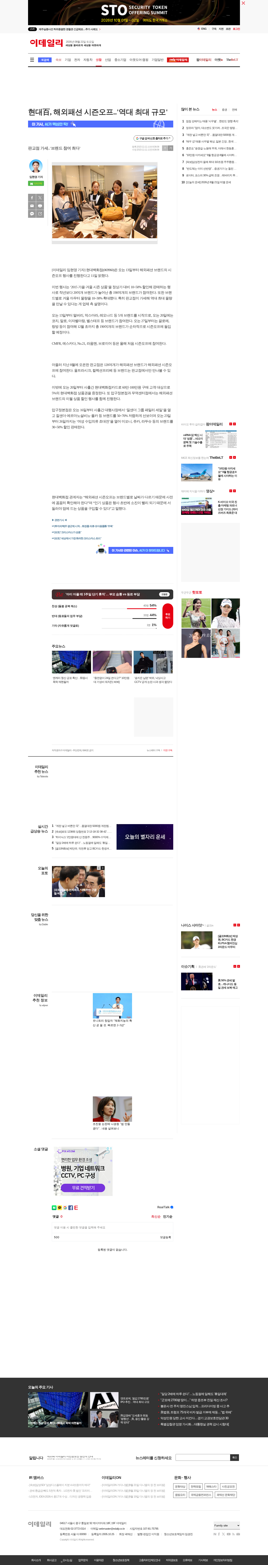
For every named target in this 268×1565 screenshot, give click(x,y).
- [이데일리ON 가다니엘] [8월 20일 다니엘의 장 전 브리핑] (133, 1490)
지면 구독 (167, 750)
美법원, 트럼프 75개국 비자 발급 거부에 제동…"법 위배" (195, 1412)
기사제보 (203, 1560)
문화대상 (180, 1486)
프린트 (40, 206)
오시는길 (67, 1560)
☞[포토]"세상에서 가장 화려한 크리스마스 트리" (77, 538)
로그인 (236, 28)
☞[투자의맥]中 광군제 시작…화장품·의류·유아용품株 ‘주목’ (82, 526)
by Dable (43, 924)
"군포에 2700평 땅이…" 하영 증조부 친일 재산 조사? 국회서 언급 (200, 1400)
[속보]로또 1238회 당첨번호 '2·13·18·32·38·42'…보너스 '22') (87, 831)
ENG (204, 28)
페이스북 (32, 198)
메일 (32, 206)
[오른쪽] (103, 868)
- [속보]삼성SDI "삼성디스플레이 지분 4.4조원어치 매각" (59, 1485)
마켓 (219, 59)
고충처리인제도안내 (149, 1560)
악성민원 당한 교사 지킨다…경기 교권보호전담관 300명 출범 (198, 1418)
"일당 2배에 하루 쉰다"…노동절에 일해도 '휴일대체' (192, 1394)
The (232, 59)
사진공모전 (228, 1486)
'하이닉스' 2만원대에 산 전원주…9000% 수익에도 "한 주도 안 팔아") (91, 837)
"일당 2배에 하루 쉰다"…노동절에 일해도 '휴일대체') (83, 842)
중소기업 (120, 59)
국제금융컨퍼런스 (201, 1494)
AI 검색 (45, 59)
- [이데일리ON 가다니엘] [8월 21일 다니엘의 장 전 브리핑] (133, 1485)
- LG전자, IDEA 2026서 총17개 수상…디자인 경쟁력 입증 (59, 1496)
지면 (221, 28)
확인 (234, 1457)
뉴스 (214, 109)
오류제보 (187, 1560)
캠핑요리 (180, 1494)
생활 (99, 59)
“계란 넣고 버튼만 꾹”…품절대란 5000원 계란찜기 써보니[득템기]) (90, 825)
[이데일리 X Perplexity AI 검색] (100, 124)
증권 (224, 109)
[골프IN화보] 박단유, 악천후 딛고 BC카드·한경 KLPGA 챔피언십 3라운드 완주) (97, 848)
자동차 (87, 59)
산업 (108, 59)
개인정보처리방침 (222, 1560)
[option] (102, 29)
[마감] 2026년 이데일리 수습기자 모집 (68, 1457)
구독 (214, 28)
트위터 (40, 198)
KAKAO (32, 214)
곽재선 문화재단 (226, 1494)
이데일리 (65, 43)
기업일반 (158, 59)
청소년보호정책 (121, 1560)
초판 (228, 28)
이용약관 (98, 1560)
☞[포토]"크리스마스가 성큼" (67, 532)
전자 (77, 59)
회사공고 (51, 1560)
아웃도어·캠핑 (138, 59)
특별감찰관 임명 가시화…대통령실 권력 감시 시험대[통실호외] (199, 1424)
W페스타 (211, 1486)
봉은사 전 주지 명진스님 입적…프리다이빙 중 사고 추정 (195, 1406)
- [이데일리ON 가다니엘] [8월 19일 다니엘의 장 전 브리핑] (133, 1496)
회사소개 (36, 1560)
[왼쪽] (99, 868)
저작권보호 (172, 1560)
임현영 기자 (36, 176)
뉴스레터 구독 (153, 750)
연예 (234, 109)
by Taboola (42, 776)
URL (40, 214)
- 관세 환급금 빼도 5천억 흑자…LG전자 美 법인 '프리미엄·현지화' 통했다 (61, 1490)
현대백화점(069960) (100, 270)
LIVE (32, 29)
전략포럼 (196, 1486)
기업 (68, 59)
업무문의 (83, 1560)
